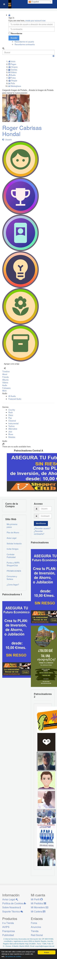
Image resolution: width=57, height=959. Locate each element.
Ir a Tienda (8, 923)
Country (11, 409)
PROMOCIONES (14, 571)
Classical (12, 420)
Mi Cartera (37, 911)
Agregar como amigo (11, 363)
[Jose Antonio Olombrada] (17, 639)
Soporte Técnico (11, 911)
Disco (10, 415)
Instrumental (13, 423)
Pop (10, 418)
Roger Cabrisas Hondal (22, 130)
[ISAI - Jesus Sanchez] (46, 761)
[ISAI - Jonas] (46, 780)
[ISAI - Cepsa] (46, 837)
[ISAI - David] (46, 741)
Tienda (34, 931)
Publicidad (8, 935)
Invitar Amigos (12, 549)
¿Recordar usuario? (42, 528)
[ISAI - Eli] (46, 818)
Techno (11, 426)
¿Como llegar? (13, 584)
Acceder (13, 37)
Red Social (37, 935)
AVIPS (5, 927)
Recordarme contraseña (25, 44)
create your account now (35, 20)
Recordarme (16, 33)
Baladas (11, 437)
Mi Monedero (38, 907)
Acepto (46, 952)
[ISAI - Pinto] (46, 799)
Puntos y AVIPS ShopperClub (13, 564)
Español (35, 2)
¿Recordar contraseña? (39, 532)
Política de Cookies (13, 903)
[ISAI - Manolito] (46, 856)
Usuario (8, 139)
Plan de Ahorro (13, 532)
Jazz (10, 431)
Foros (34, 923)
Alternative (12, 428)
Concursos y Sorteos (12, 577)
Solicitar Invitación (14, 543)
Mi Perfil (35, 899)
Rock (10, 412)
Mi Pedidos (37, 903)
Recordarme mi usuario (24, 41)
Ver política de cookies (13, 956)
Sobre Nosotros (11, 907)
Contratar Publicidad (11, 556)
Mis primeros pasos (12, 525)
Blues (10, 434)
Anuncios (36, 927)
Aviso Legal (11, 538)
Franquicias (8, 931)
